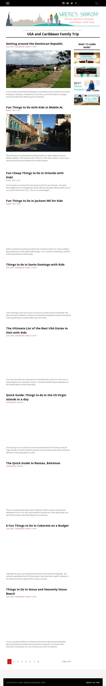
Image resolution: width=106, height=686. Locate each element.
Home (25, 30)
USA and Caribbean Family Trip (21, 47)
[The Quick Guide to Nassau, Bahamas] (38, 505)
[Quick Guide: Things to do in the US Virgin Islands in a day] (38, 443)
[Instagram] (63, 3)
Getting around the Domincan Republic (34, 43)
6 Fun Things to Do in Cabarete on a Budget (37, 525)
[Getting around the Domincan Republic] (38, 87)
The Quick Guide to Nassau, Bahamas (33, 463)
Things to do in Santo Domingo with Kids (35, 264)
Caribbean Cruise (14, 402)
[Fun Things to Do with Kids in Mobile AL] (38, 151)
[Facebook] (76, 3)
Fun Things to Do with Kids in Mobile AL (34, 107)
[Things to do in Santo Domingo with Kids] (38, 308)
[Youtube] (68, 3)
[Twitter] (72, 3)
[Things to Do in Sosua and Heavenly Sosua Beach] (38, 637)
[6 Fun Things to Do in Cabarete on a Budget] (38, 569)
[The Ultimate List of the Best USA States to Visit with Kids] (38, 375)
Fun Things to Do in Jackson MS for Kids (34, 201)
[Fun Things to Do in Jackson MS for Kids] (38, 244)
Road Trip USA (13, 110)
